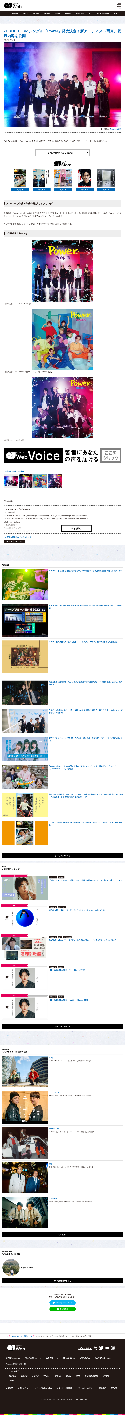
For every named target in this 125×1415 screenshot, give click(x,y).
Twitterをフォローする (64, 1302)
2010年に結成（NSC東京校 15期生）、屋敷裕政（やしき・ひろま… (71, 1095)
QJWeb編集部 (115, 129)
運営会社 (102, 1388)
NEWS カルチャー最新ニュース (22, 1336)
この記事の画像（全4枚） (14, 471)
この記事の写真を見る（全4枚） (61, 152)
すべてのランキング (62, 1026)
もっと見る (62, 1234)
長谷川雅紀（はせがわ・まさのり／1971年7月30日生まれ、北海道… (71, 1167)
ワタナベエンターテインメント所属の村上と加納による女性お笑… (71, 1061)
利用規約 (114, 1388)
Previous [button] (4, 1267)
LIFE (78, 1376)
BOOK (68, 1376)
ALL (90, 14)
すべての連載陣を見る (62, 1280)
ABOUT (9, 1388)
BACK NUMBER (103, 14)
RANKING (80, 14)
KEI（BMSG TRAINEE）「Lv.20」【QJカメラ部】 (69, 1000)
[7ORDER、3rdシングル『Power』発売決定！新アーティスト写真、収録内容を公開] (11, 481)
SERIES (68, 14)
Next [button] (119, 1267)
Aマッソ (52, 1057)
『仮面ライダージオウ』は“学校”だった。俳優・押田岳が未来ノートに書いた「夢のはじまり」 (85, 880)
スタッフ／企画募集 (64, 1388)
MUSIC (25, 14)
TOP (7, 1336)
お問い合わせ (23, 1388)
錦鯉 (50, 1163)
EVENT (12, 1380)
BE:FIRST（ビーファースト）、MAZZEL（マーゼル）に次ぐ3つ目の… (72, 1132)
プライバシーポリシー (85, 1388)
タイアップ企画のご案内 (42, 1388)
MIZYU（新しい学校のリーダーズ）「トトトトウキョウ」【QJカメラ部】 (77, 910)
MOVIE (36, 14)
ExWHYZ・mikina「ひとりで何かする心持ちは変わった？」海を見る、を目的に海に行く (83, 940)
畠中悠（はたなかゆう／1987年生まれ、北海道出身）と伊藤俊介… (71, 1201)
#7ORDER (8, 500)
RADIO (58, 1376)
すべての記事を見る (62, 855)
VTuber (47, 14)
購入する (20, 189)
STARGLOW (54, 1128)
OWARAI (14, 14)
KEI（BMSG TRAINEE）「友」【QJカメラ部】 (67, 970)
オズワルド (53, 1198)
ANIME (57, 14)
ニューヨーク (54, 1092)
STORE (117, 14)
